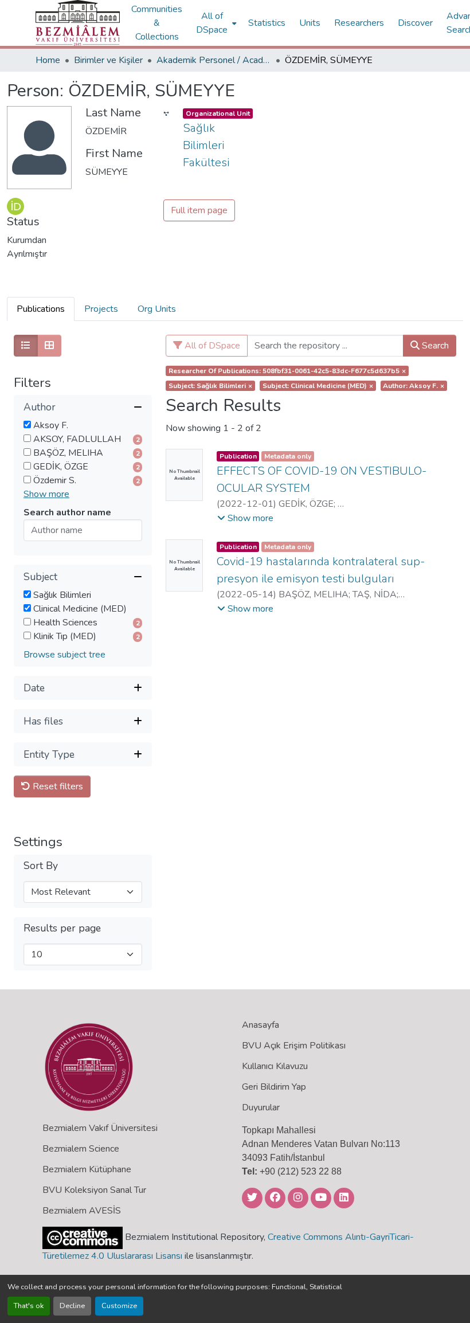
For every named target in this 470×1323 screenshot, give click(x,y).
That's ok (29, 1306)
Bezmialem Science (80, 1148)
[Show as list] (26, 346)
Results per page (62, 928)
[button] (78, 23)
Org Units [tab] (157, 309)
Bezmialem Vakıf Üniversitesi (100, 1128)
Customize (119, 1306)
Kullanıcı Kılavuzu (275, 1066)
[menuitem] (215, 23)
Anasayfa (260, 1025)
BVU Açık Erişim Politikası (294, 1045)
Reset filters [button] (56, 786)
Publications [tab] (41, 309)
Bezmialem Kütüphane (86, 1169)
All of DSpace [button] (212, 23)
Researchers (359, 23)
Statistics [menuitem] (266, 23)
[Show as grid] (49, 346)
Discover (415, 23)
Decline (72, 1306)
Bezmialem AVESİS (81, 1210)
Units (309, 23)
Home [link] (48, 60)
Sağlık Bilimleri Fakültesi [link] (206, 145)
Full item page (199, 210)
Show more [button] (46, 494)
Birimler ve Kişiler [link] (108, 60)
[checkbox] (27, 424)
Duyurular (261, 1107)
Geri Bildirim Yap (274, 1086)
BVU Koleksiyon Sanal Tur (94, 1190)
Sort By (40, 866)
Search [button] (434, 345)
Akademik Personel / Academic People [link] (213, 60)
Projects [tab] (101, 309)
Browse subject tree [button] (64, 654)
